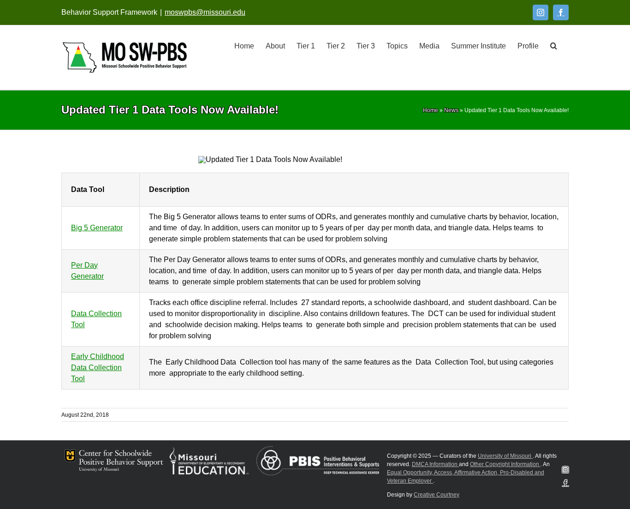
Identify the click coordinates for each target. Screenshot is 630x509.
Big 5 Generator (97, 228)
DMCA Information (435, 464)
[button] (553, 45)
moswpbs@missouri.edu (205, 12)
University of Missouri (505, 456)
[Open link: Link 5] (124, 57)
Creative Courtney (436, 494)
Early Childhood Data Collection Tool (97, 368)
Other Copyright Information (505, 464)
